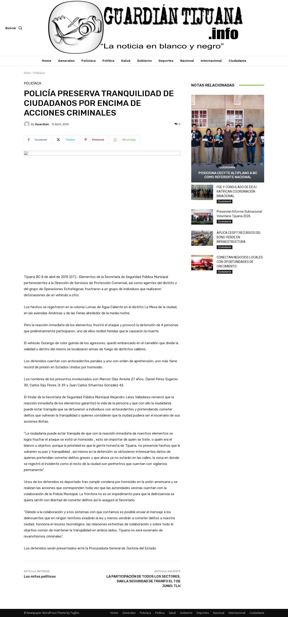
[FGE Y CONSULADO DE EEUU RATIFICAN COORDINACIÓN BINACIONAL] (202, 192)
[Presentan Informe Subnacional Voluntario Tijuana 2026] (202, 217)
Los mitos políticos (40, 576)
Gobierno (186, 613)
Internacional (237, 613)
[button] (14, 28)
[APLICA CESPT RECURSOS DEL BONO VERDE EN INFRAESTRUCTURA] (202, 238)
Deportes (203, 613)
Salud (172, 613)
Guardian (42, 124)
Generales (128, 613)
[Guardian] (27, 124)
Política (159, 613)
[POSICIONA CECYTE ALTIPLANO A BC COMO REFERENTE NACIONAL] (227, 138)
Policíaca (39, 73)
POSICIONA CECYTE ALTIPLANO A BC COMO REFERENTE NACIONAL (227, 175)
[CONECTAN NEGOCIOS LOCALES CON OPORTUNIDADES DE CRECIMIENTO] (202, 262)
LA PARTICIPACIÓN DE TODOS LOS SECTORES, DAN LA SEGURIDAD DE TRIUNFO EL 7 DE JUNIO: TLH (143, 581)
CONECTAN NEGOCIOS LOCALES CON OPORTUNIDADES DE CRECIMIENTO (240, 261)
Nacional (218, 613)
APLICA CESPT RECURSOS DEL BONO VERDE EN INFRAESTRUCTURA (239, 237)
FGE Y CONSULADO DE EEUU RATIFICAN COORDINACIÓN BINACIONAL (237, 191)
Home (114, 613)
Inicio (27, 73)
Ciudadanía (227, 167)
